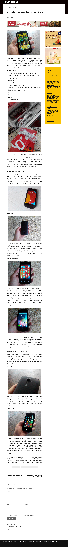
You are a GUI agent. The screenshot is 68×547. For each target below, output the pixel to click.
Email (26, 504)
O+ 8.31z (35, 174)
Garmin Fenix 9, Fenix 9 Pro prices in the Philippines (52, 77)
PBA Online (14, 542)
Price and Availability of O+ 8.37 (29, 466)
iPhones (45, 541)
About (59, 2)
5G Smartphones (51, 541)
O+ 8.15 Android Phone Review (19, 351)
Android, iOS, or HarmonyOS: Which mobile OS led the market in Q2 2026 (53, 87)
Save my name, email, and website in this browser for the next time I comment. (23, 515)
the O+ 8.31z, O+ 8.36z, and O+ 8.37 (18, 60)
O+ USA (18, 466)
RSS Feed (5, 541)
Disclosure (10, 541)
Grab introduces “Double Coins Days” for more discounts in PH (53, 120)
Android (9, 7)
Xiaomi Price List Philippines (28, 541)
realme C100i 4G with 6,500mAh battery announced (52, 92)
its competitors (14, 441)
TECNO (22, 542)
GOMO (60, 541)
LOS (21, 541)
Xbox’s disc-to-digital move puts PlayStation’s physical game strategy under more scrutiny (53, 97)
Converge (8, 542)
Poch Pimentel (11, 16)
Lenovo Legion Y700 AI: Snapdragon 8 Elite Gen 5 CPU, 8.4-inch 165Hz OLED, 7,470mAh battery (53, 82)
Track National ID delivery (30, 542)
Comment (9, 491)
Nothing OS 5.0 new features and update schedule (52, 107)
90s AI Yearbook (44, 542)
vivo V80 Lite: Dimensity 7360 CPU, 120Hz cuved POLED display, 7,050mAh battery (53, 112)
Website (8, 509)
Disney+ (38, 542)
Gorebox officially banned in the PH (53, 116)
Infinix (19, 542)
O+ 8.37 (13, 466)
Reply (8, 529)
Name (8, 504)
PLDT (57, 541)
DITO (4, 542)
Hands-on (13, 7)
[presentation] (45, 2)
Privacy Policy (16, 541)
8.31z (10, 290)
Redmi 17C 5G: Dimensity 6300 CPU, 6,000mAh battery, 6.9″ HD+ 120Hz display (53, 102)
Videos (54, 2)
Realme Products (39, 541)
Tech (44, 2)
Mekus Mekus (51, 542)
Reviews (49, 2)
